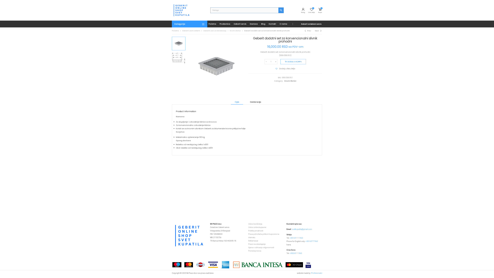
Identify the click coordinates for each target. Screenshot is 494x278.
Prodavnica (225, 24)
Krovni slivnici (235, 30)
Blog (263, 24)
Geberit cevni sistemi (191, 30)
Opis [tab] (237, 102)
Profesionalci (316, 273)
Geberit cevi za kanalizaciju (214, 30)
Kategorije (179, 24)
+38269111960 (296, 253)
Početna (212, 24)
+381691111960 (296, 238)
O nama (283, 24)
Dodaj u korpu (295, 61)
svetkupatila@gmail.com (302, 229)
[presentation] (186, 66)
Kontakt (272, 24)
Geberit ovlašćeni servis (311, 24)
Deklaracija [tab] (255, 102)
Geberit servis (240, 24)
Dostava (254, 24)
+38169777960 (312, 241)
